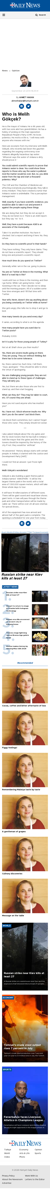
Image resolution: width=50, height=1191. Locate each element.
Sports (38, 1153)
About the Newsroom (12, 1180)
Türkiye (7, 1150)
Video (7, 1157)
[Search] (36, 15)
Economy (23, 1150)
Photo (22, 1157)
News (5, 71)
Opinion (16, 71)
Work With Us (31, 1176)
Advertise (6, 1183)
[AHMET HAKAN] (25, 82)
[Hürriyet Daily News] (25, 6)
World (7, 1153)
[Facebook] (21, 106)
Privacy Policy (8, 1176)
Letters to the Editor (35, 1180)
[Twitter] (28, 106)
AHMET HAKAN (26, 97)
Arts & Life (24, 1153)
